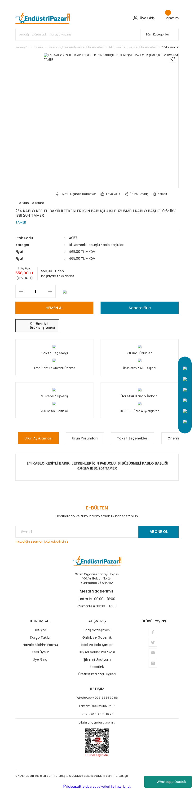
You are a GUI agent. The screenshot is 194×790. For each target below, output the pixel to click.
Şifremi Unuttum (97, 659)
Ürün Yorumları (85, 438)
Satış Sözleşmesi (97, 630)
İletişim (40, 630)
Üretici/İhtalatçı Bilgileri (97, 674)
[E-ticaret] (96, 786)
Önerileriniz (177, 438)
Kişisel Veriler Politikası (97, 652)
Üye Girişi (40, 659)
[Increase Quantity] (50, 291)
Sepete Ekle (140, 308)
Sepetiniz (97, 666)
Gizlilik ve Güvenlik (97, 637)
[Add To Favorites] (172, 58)
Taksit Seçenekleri (132, 438)
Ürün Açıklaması (38, 438)
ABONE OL (159, 531)
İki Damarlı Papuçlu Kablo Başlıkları (96, 244)
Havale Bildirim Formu (40, 644)
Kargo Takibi (40, 637)
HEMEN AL (54, 308)
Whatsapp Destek (171, 781)
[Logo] (42, 18)
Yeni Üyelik (40, 652)
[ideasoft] (72, 786)
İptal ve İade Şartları (97, 644)
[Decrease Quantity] (21, 291)
